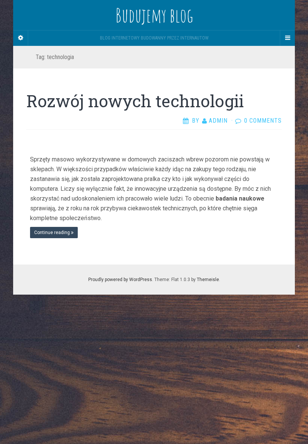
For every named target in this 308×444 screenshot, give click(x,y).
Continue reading (52, 232)
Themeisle (208, 279)
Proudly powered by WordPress (120, 279)
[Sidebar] (20, 38)
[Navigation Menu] (287, 38)
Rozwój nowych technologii (135, 101)
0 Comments (263, 120)
